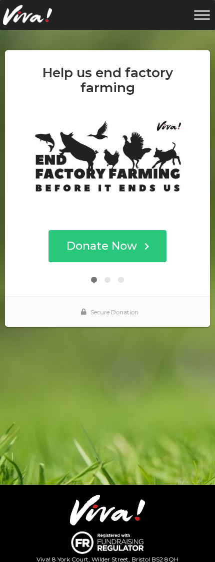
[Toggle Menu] (202, 15)
